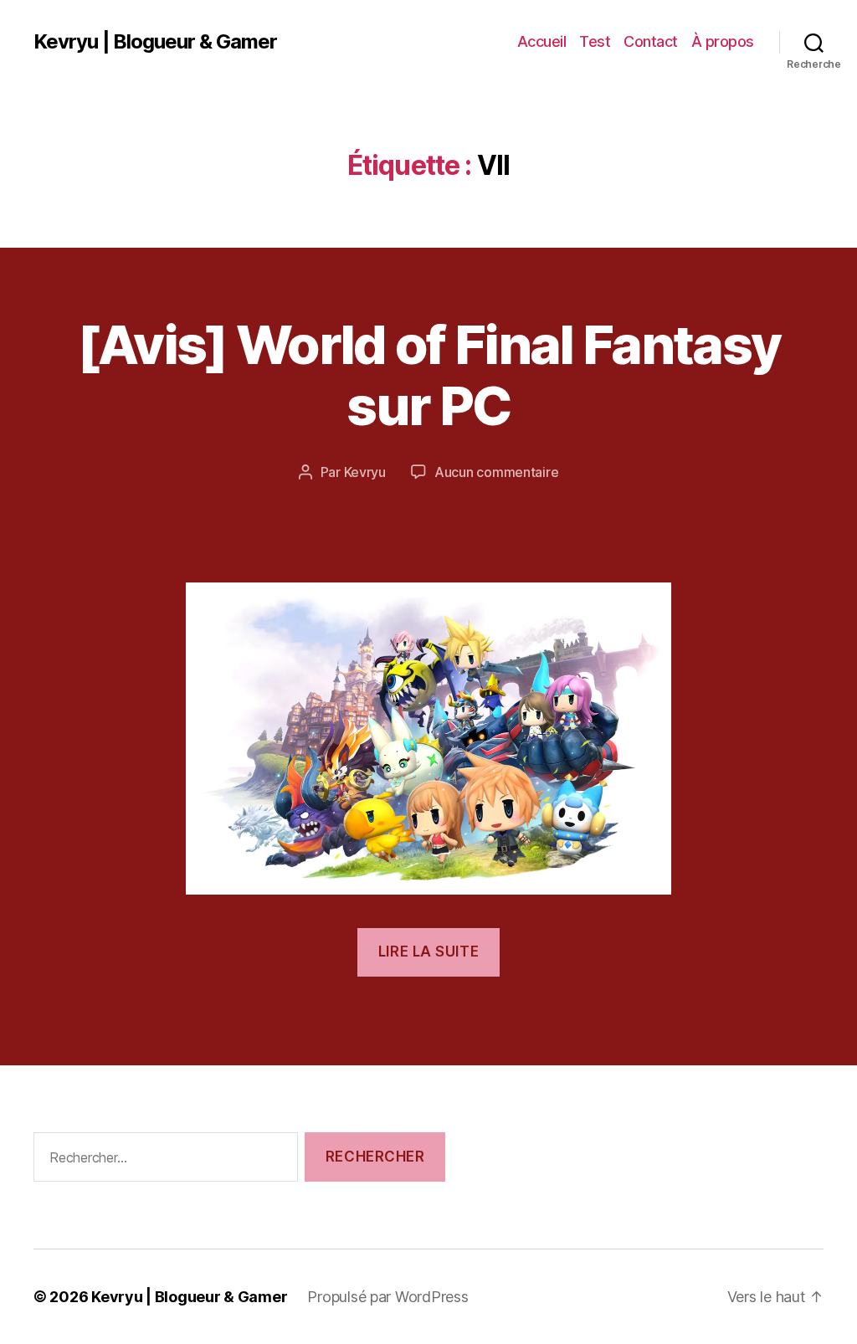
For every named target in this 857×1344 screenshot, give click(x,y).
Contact (651, 41)
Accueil (542, 41)
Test (594, 41)
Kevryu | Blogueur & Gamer (155, 42)
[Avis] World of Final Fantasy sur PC (429, 375)
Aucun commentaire (496, 472)
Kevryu (365, 472)
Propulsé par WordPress (387, 1297)
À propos (722, 41)
